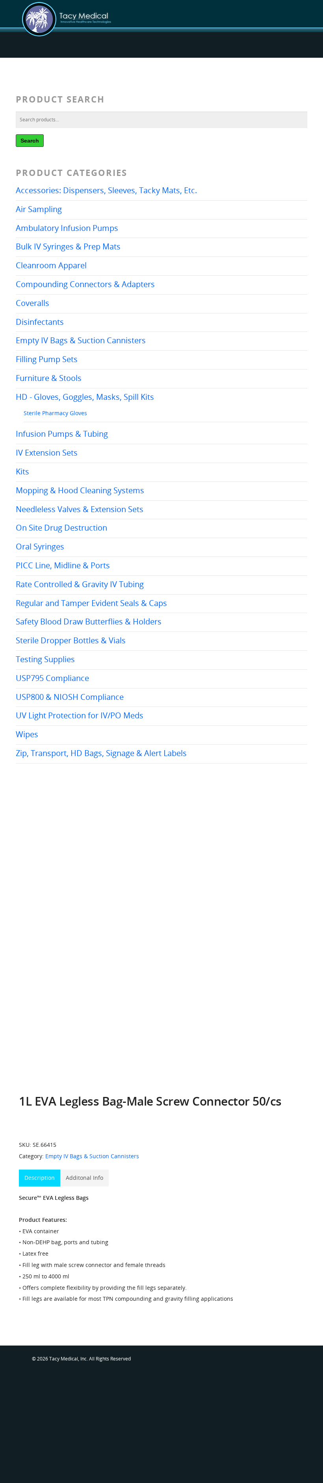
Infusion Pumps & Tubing (62, 433)
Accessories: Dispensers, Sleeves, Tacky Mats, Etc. (106, 190)
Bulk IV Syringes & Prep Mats (68, 246)
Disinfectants (40, 322)
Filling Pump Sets (47, 359)
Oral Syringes (40, 546)
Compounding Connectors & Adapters (85, 284)
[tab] (39, 1178)
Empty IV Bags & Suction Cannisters (81, 340)
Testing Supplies (45, 659)
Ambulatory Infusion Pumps (67, 228)
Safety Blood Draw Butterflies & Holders (89, 621)
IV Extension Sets (47, 452)
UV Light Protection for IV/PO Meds (79, 715)
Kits (22, 471)
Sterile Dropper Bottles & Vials (71, 640)
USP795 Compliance (52, 678)
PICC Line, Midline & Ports (63, 565)
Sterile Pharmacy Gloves (55, 413)
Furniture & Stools (49, 378)
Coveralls (32, 303)
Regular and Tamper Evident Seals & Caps (91, 603)
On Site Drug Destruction (61, 527)
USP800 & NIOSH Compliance (70, 697)
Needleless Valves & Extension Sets (79, 509)
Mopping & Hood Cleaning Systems (80, 490)
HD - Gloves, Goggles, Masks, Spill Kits (85, 397)
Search (29, 140)
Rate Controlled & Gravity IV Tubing (80, 584)
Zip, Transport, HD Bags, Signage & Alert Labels (101, 753)
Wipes (27, 734)
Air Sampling (39, 209)
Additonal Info (84, 1177)
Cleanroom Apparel (51, 265)
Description (39, 1177)
